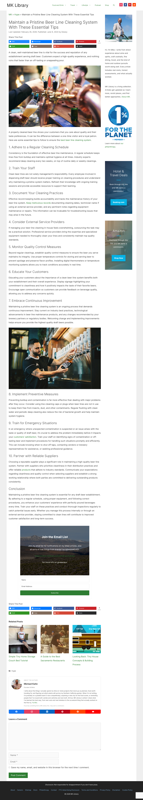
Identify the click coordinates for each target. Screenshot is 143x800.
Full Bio (34, 702)
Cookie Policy (127, 790)
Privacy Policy (105, 790)
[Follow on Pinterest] (129, 4)
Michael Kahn (31, 684)
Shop (107, 5)
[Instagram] (31, 712)
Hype (17, 14)
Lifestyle (85, 5)
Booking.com (118, 202)
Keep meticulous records (38, 203)
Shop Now (118, 258)
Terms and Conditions (89, 790)
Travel (72, 5)
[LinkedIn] (47, 712)
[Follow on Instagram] (121, 4)
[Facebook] (16, 712)
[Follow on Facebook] (125, 4)
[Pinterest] (62, 712)
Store (35, 790)
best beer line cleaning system (76, 140)
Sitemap (28, 790)
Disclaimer (116, 790)
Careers (20, 790)
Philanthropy (44, 790)
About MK (126, 97)
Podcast (98, 5)
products (26, 470)
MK (10, 14)
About (13, 790)
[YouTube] (93, 712)
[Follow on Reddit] (134, 4)
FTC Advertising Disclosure (69, 790)
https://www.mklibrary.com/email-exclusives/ (55, 556)
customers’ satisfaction (25, 437)
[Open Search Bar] (114, 5)
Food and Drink (58, 5)
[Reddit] (77, 712)
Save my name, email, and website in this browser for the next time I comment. (50, 767)
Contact (54, 790)
